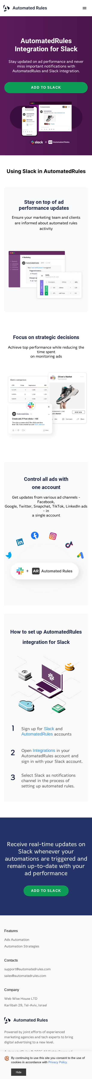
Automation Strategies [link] (21, 946)
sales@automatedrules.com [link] (25, 976)
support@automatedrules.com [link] (27, 969)
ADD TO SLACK (46, 87)
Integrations (44, 750)
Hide (18, 1072)
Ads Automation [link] (16, 940)
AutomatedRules (37, 734)
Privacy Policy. (58, 1062)
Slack (49, 728)
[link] (25, 8)
